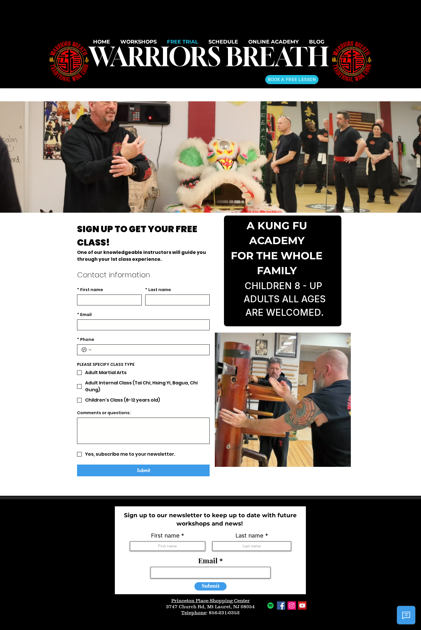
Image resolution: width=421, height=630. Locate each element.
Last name (158, 289)
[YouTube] (302, 605)
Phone (85, 339)
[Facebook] (281, 605)
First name (90, 289)
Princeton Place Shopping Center (210, 600)
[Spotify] (270, 605)
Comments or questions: (104, 412)
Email (84, 314)
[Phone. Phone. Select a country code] (86, 349)
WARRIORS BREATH (208, 56)
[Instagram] (292, 605)
